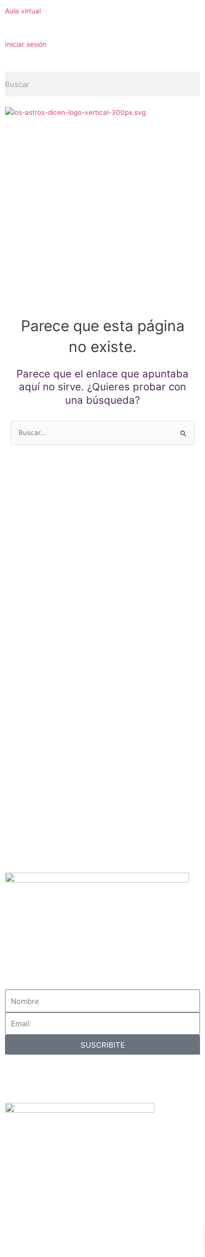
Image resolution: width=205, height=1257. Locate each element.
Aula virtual (23, 11)
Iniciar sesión (26, 44)
